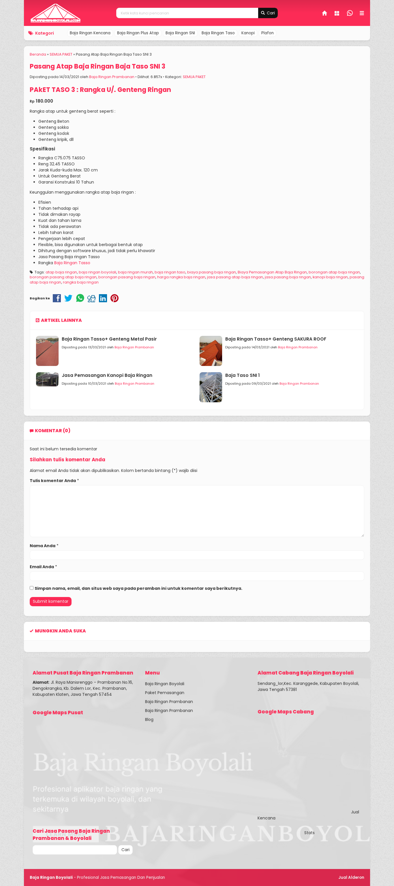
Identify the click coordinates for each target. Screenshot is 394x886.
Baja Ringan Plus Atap (138, 33)
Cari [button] (270, 13)
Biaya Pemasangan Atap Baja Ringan (272, 272)
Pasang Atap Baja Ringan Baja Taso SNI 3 (97, 66)
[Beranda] (325, 14)
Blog (149, 719)
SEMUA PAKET (194, 76)
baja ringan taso (170, 272)
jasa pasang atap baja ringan (235, 277)
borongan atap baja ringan (334, 272)
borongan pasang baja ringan (126, 277)
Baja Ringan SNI (180, 33)
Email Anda (42, 567)
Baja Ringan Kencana (90, 33)
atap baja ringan (61, 272)
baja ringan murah (135, 272)
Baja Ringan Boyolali (164, 684)
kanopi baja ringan (330, 277)
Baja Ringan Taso (218, 33)
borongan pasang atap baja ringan (63, 277)
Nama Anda (42, 546)
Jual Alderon (351, 877)
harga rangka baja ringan (181, 277)
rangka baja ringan (81, 282)
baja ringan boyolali (97, 272)
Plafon (267, 33)
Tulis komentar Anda (53, 480)
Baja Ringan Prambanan (111, 76)
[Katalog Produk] (337, 14)
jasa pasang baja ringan (288, 277)
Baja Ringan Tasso (72, 263)
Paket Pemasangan (164, 693)
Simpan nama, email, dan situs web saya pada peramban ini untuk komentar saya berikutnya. (138, 588)
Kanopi (248, 33)
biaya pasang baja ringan (211, 272)
